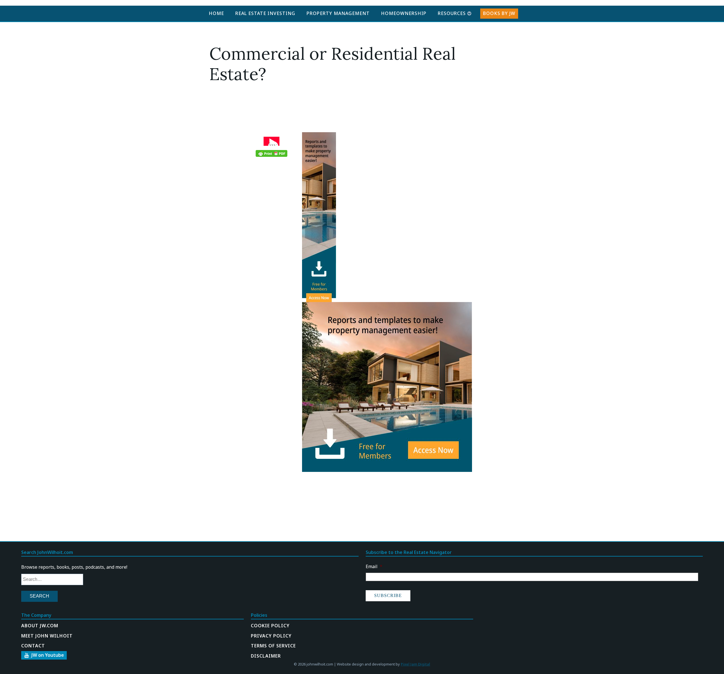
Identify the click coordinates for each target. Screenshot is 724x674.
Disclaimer (266, 656)
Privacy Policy (271, 636)
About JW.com (39, 625)
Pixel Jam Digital (415, 664)
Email (374, 567)
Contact (33, 646)
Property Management (338, 13)
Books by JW (499, 13)
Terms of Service (273, 646)
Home (216, 13)
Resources (452, 13)
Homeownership (403, 13)
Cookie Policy (270, 625)
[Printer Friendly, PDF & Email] (271, 153)
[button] (44, 655)
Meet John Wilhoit (47, 636)
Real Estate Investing (265, 13)
